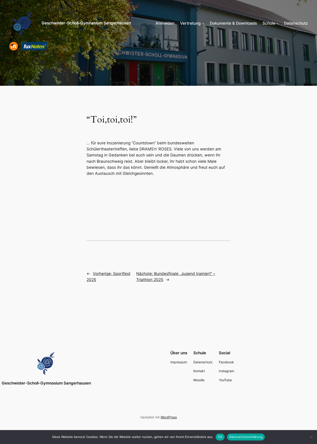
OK (220, 437)
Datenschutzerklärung (245, 437)
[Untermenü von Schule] (277, 23)
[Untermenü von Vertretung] (203, 23)
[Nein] (311, 437)
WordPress (169, 417)
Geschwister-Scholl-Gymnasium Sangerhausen (86, 23)
